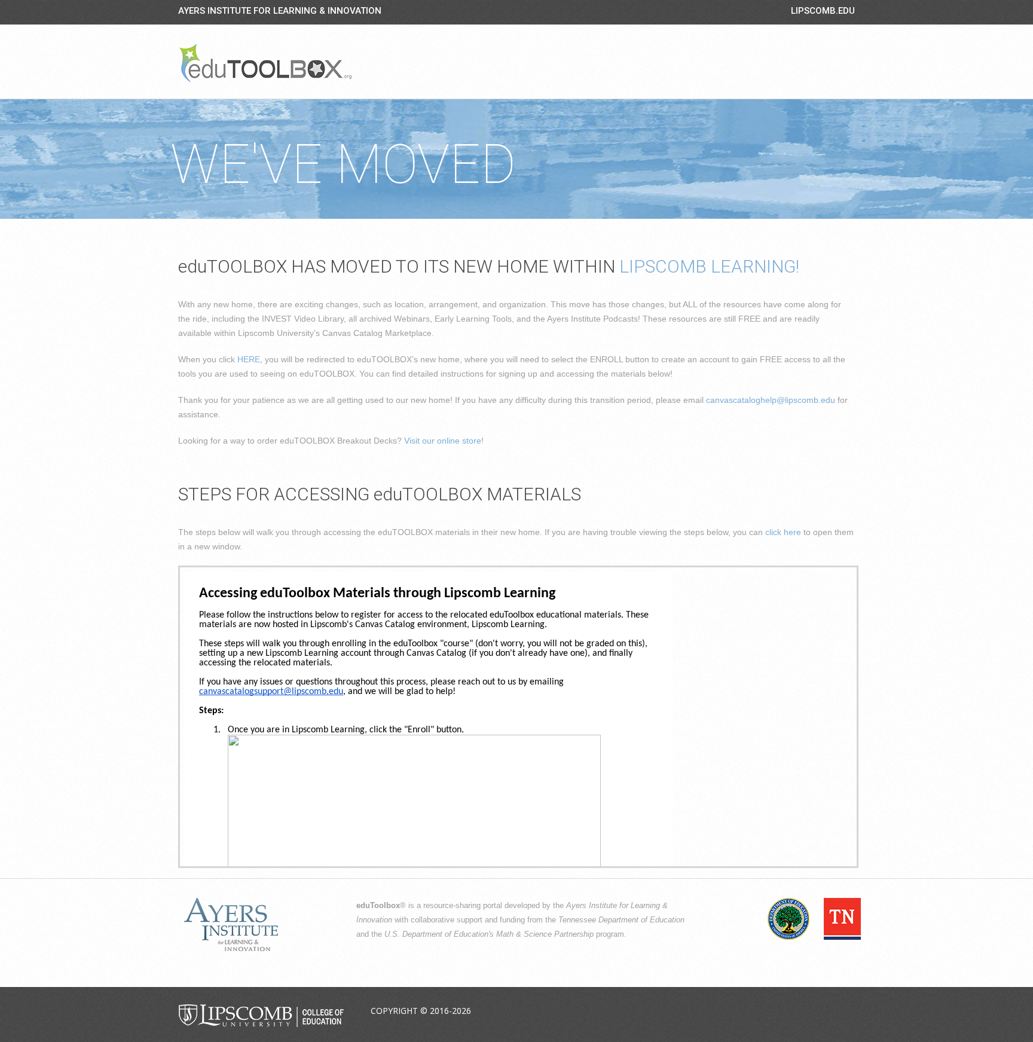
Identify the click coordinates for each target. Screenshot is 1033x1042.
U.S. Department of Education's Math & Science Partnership (489, 934)
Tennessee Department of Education (621, 920)
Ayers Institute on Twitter (788, 1011)
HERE (248, 359)
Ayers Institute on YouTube (816, 1011)
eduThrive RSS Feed (845, 1011)
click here (783, 532)
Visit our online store (442, 440)
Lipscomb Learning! (709, 266)
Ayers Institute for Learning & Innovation (279, 10)
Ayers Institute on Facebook (760, 1011)
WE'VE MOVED (343, 164)
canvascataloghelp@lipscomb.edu (770, 400)
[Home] (265, 62)
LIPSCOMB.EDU (823, 10)
